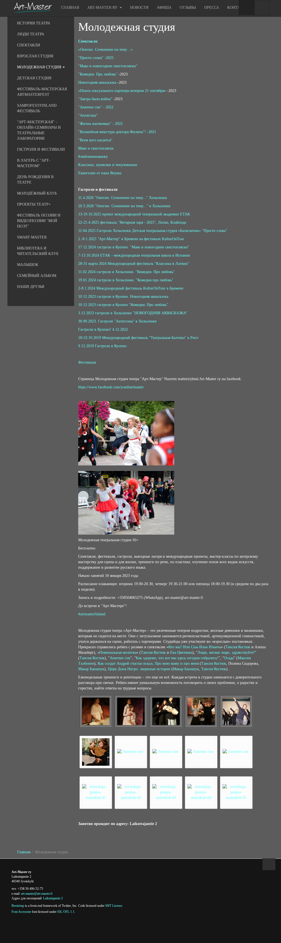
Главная (70, 7)
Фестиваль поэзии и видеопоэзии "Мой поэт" (38, 220)
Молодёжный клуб (37, 193)
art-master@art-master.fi (36, 894)
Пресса (211, 7)
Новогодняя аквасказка (97, 82)
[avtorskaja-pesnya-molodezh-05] (236, 792)
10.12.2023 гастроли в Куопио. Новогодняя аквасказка (123, 296)
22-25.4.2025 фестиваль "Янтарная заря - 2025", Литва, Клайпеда (132, 222)
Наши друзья (30, 287)
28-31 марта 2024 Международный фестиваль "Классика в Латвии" (133, 264)
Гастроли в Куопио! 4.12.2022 (103, 329)
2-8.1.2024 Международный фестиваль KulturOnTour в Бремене (130, 288)
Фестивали (87, 362)
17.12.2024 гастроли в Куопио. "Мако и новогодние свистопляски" (133, 247)
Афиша (164, 7)
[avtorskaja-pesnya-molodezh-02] (131, 792)
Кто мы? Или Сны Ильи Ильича (194, 647)
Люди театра (30, 34)
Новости (139, 7)
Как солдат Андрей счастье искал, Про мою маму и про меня (148, 663)
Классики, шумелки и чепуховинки (107, 165)
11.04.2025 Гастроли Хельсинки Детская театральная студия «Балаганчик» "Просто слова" (152, 231)
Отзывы (188, 7)
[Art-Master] (32, 7)
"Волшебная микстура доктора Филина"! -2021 (117, 132)
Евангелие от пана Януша (99, 173)
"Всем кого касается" (95, 140)
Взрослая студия (35, 56)
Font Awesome (21, 912)
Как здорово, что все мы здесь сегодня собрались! (177, 658)
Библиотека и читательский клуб (37, 251)
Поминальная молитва (117, 652)
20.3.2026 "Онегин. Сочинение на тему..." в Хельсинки (124, 206)
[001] (95, 711)
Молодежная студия (126, 27)
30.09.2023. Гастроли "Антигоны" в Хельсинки (117, 321)
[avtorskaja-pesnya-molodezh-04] (201, 792)
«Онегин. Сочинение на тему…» (105, 49)
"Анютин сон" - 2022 (95, 107)
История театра (33, 23)
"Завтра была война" (95, 99)
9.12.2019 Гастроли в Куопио (102, 346)
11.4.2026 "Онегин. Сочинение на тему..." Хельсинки (122, 198)
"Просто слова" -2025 (96, 58)
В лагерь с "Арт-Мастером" (33, 163)
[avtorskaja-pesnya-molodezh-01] (95, 792)
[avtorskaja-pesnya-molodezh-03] (166, 792)
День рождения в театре (35, 179)
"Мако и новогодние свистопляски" (107, 66)
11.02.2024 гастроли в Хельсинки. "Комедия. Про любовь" (126, 272)
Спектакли (87, 41)
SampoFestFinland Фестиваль (37, 108)
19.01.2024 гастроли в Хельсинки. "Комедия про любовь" (125, 280)
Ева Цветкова (181, 652)
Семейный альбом (36, 276)
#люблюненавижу (93, 157)
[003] (166, 711)
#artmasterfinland (91, 614)
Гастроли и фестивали (41, 149)
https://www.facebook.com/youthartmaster (111, 387)
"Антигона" (88, 115)
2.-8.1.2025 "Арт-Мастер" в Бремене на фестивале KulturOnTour (131, 239)
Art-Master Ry (102, 7)
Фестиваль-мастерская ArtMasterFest (42, 92)
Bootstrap (18, 906)
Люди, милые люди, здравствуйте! (226, 652)
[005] (236, 711)
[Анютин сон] (95, 752)
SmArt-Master (32, 237)
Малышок (27, 265)
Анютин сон (120, 658)
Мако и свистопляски (96, 148)
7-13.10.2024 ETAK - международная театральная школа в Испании (134, 255)
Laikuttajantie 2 (53, 898)
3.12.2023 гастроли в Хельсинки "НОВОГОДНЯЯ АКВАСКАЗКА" (133, 313)
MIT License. (114, 906)
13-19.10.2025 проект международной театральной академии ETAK (134, 214)
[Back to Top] (269, 864)
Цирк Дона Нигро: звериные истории (139, 669)
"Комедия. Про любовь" (97, 74)
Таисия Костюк (237, 647)
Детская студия (34, 78)
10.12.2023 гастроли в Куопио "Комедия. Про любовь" (123, 305)
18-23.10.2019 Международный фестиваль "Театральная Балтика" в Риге (138, 338)
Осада (229, 658)
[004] (201, 711)
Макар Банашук (91, 669)
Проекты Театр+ (34, 204)
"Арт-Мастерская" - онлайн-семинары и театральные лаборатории (39, 130)
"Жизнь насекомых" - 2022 (100, 124)
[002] (131, 711)
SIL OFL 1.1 (65, 912)
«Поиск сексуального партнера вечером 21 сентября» (122, 91)
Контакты (237, 7)
